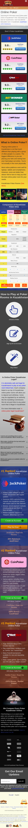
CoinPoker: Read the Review (14, 606)
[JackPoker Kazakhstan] (7, 49)
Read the (3, 225)
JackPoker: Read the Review (14, 534)
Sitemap (14, 808)
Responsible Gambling (18, 807)
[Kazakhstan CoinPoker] (14, 60)
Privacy (11, 807)
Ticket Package (20, 128)
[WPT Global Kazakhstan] (7, 129)
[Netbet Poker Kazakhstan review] (19, 760)
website (4, 223)
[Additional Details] (18, 788)
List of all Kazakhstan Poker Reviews (14, 765)
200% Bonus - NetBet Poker (14, 671)
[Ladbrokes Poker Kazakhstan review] (19, 748)
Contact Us (7, 807)
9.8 (7, 45)
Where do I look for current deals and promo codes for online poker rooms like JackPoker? (14, 454)
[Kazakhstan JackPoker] (14, 40)
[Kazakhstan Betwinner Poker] (14, 99)
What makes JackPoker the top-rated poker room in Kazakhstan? (14, 442)
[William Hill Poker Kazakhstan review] (9, 756)
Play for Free (13, 527)
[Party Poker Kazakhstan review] (19, 744)
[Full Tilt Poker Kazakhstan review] (9, 748)
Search (25, 807)
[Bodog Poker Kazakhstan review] (19, 752)
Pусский (11, 795)
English (17, 7)
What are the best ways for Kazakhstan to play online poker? (14, 447)
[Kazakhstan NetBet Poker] (14, 79)
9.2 (7, 124)
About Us (2, 807)
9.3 (7, 84)
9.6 (7, 65)
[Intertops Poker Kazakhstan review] (19, 756)
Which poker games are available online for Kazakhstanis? (14, 459)
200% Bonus (20, 88)
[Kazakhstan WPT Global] (14, 119)
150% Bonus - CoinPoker (14, 601)
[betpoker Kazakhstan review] (9, 744)
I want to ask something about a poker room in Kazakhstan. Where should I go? (14, 436)
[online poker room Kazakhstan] (7, 5)
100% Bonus (20, 108)
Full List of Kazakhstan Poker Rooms (14, 135)
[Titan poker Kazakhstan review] (9, 752)
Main (11, 7)
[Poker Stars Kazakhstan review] (9, 740)
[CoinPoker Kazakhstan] (7, 69)
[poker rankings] (3, 803)
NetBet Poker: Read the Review (14, 676)
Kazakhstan (4, 7)
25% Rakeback (20, 49)
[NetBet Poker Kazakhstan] (7, 89)
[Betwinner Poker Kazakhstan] (7, 109)
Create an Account (13, 520)
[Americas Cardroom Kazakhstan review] (9, 760)
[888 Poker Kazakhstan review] (19, 740)
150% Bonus (20, 68)
